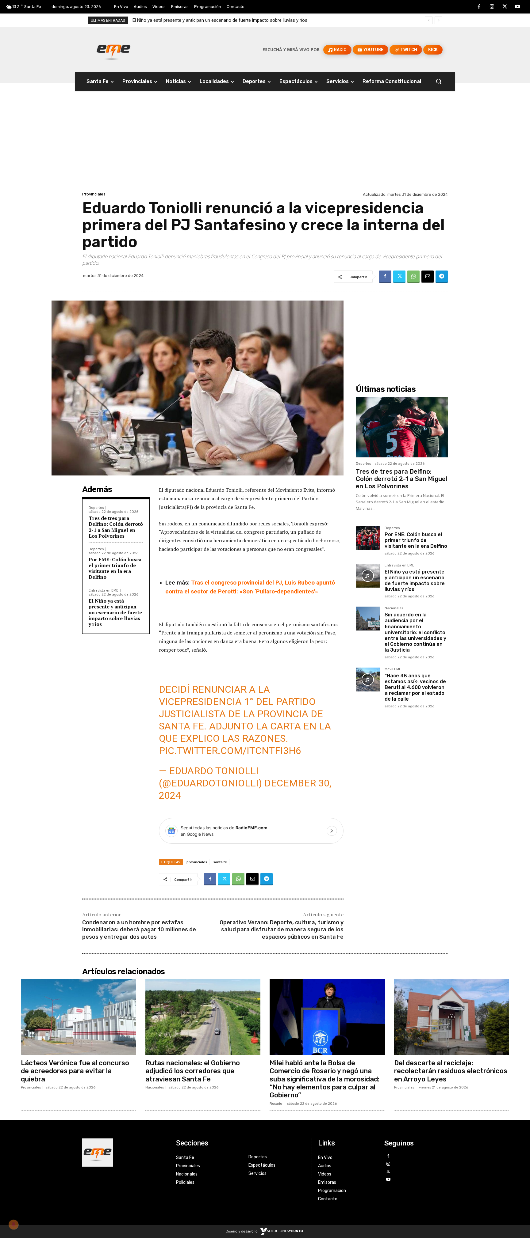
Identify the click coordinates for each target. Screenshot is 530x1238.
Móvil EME (393, 669)
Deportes (96, 507)
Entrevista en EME (103, 590)
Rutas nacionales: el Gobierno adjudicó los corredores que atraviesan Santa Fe (192, 1071)
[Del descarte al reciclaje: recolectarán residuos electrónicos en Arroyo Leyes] (451, 1017)
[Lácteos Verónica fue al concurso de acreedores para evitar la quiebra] (78, 1017)
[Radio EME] (113, 49)
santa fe (220, 862)
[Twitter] (504, 7)
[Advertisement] (265, 144)
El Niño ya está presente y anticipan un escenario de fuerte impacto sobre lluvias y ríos (115, 612)
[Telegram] (442, 277)
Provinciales (94, 194)
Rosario (276, 1103)
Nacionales (394, 608)
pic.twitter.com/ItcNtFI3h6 (230, 750)
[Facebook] (479, 7)
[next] (438, 20)
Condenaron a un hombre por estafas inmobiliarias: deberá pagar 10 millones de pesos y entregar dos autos (139, 929)
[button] (438, 81)
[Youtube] (517, 7)
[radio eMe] (124, 1152)
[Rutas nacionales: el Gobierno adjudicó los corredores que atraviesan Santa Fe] (203, 1017)
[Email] (427, 277)
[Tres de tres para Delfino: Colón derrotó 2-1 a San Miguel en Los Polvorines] (402, 427)
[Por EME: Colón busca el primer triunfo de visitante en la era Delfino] (368, 538)
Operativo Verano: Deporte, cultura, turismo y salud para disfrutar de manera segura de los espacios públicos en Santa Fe (282, 929)
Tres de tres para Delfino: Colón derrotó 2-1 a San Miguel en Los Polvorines (116, 527)
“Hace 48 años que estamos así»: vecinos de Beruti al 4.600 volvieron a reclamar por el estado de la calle (415, 687)
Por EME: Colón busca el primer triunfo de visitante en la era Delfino (115, 568)
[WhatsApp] (413, 277)
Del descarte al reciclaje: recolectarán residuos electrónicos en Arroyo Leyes (450, 1071)
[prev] (428, 20)
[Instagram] (492, 7)
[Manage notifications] (13, 1224)
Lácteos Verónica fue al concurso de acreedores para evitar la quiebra (75, 1071)
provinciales (196, 862)
